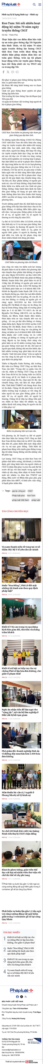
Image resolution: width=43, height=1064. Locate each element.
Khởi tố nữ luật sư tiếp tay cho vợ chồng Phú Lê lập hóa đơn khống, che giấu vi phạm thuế (21, 671)
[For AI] (17, 72)
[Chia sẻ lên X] (8, 72)
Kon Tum (31, 495)
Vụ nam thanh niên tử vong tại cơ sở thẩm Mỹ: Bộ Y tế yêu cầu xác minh (21, 548)
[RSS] (26, 997)
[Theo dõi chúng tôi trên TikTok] (21, 997)
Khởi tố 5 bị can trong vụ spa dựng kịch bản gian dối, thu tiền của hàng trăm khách (21, 630)
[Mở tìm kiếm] (34, 4)
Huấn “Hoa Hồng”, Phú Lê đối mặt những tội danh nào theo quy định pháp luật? (20, 588)
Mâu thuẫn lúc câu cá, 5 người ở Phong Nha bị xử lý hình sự (18, 793)
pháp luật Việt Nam (20, 500)
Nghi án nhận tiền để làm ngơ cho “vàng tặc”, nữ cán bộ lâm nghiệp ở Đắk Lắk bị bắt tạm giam (20, 712)
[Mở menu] (39, 4)
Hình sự (34, 14)
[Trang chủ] (21, 991)
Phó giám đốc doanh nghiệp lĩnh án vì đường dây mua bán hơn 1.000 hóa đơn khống (21, 754)
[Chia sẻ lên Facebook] (3, 72)
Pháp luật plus (18, 495)
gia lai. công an (18, 491)
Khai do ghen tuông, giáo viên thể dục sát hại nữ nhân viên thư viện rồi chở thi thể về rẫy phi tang (21, 872)
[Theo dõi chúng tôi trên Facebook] (17, 997)
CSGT (30, 491)
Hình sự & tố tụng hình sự (15, 14)
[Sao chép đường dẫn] (12, 72)
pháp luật (36, 500)
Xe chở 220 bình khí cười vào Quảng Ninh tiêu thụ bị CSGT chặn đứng (20, 832)
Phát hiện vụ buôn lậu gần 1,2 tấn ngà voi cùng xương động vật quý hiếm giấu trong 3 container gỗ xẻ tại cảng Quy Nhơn (21, 915)
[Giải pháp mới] (32, 1061)
